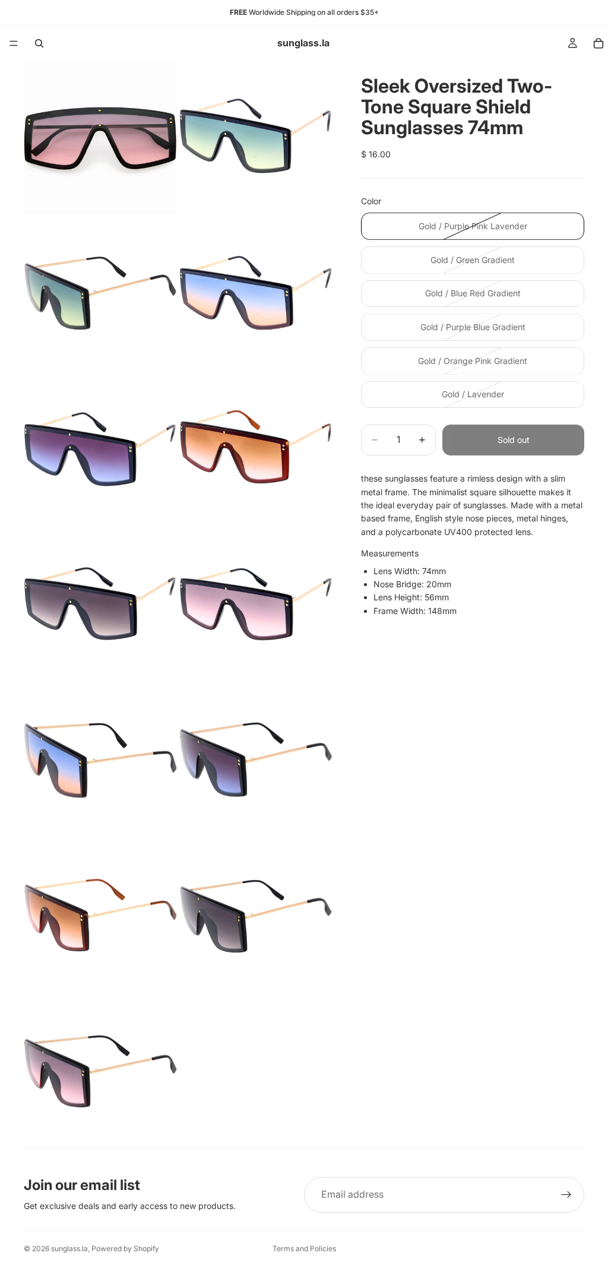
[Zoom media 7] (100, 604)
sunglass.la (69, 1248)
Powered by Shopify (125, 1248)
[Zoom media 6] (255, 449)
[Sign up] (566, 1194)
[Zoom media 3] (100, 293)
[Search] (39, 43)
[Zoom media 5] (100, 449)
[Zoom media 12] (255, 915)
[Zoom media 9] (100, 760)
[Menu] (13, 43)
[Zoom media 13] (100, 1071)
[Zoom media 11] (100, 915)
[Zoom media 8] (255, 604)
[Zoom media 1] (100, 137)
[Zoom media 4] (255, 293)
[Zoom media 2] (255, 137)
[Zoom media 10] (255, 760)
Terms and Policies (304, 1248)
